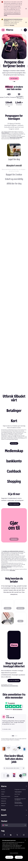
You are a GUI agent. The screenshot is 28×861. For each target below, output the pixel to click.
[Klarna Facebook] (4, 835)
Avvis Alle (9, 857)
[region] (14, 849)
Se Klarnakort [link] (14, 443)
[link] (8, 605)
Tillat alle (19, 857)
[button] (26, 8)
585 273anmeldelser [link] (17, 709)
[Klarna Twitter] (17, 835)
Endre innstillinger (14, 852)
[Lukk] (25, 840)
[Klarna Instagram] (24, 835)
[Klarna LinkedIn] (11, 835)
